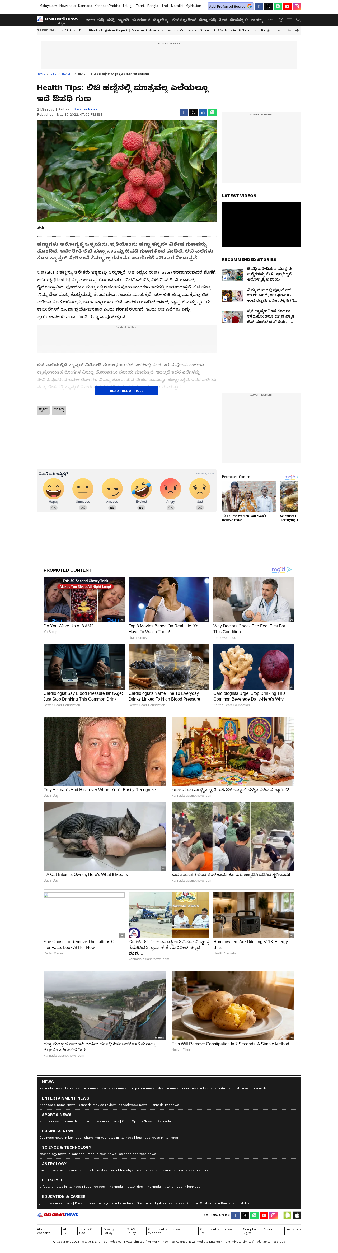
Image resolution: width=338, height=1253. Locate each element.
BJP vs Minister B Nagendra (235, 30)
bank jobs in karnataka (116, 1203)
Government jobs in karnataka (160, 1203)
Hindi (164, 6)
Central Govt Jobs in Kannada (210, 1203)
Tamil (140, 6)
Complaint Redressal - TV (218, 1231)
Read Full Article (127, 391)
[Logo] (59, 20)
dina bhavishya (95, 1170)
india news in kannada (198, 1088)
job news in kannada (56, 1203)
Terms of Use (86, 1231)
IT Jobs (243, 1203)
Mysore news (168, 1088)
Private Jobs (85, 1203)
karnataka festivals (194, 1170)
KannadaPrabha (107, 6)
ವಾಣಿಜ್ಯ (257, 20)
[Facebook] (259, 6)
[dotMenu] (270, 20)
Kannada (85, 6)
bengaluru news (141, 1088)
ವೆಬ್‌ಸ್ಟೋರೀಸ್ (183, 20)
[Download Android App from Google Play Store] (287, 1215)
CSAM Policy (131, 1231)
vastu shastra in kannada (156, 1170)
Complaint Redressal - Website (166, 1231)
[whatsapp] (278, 6)
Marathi (177, 6)
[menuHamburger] (289, 20)
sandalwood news (133, 1105)
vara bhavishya (121, 1170)
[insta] (297, 6)
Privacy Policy (108, 1231)
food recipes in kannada (103, 1187)
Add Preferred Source (227, 6)
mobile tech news (101, 1154)
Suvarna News (85, 109)
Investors (293, 1229)
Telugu (128, 6)
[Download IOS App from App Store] (297, 1215)
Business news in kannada (60, 1137)
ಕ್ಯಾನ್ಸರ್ (43, 409)
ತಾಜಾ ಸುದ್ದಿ (95, 20)
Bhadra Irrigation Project (108, 30)
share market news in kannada (108, 1137)
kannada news (51, 1088)
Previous (289, 30)
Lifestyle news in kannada (60, 1187)
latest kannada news (81, 1088)
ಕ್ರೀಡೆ (223, 20)
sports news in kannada (59, 1121)
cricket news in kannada (100, 1121)
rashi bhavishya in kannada (61, 1170)
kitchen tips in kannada (182, 1187)
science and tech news (137, 1154)
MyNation (193, 6)
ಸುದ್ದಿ (111, 20)
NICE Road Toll (73, 30)
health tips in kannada (143, 1187)
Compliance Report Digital (258, 1231)
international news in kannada (243, 1088)
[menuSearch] (298, 20)
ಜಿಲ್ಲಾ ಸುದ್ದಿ (207, 20)
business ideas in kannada (157, 1137)
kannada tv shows (165, 1105)
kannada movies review (97, 1105)
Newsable (67, 6)
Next (297, 30)
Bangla (152, 6)
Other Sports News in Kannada (146, 1121)
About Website (43, 1231)
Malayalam (48, 6)
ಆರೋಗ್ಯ (59, 409)
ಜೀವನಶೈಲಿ (239, 20)
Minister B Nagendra (147, 30)
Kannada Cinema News (58, 1105)
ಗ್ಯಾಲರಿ (123, 20)
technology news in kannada (62, 1154)
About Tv (68, 1231)
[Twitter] (268, 6)
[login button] (282, 19)
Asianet (57, 1214)
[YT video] (287, 6)
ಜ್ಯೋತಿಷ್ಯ (161, 20)
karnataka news (113, 1088)
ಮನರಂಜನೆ (141, 20)
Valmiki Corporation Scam (188, 30)
